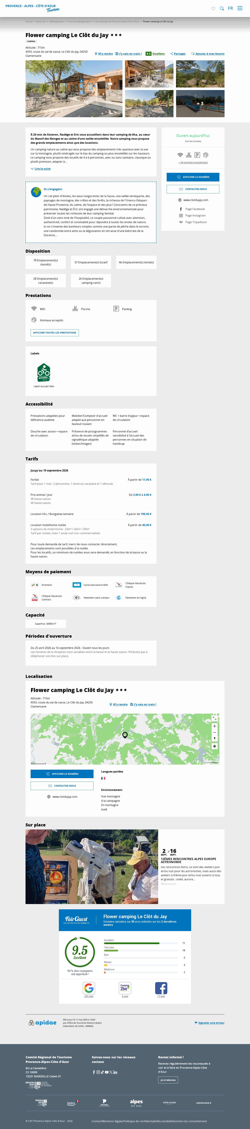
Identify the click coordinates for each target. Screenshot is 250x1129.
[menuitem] (33, 9)
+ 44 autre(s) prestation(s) (193, 162)
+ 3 (200, 103)
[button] (222, 8)
